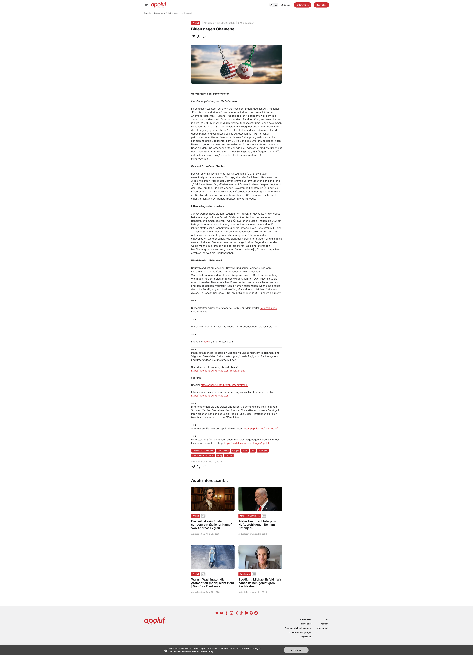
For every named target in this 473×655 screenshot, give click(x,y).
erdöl (245, 450)
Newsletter (321, 5)
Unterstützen (303, 5)
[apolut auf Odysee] (251, 613)
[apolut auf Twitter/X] (236, 613)
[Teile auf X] (199, 36)
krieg (219, 455)
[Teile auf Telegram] (193, 36)
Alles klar (296, 650)
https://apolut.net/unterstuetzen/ (210, 395)
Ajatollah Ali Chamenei (202, 450)
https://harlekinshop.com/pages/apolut (246, 443)
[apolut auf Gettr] (226, 613)
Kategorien (158, 13)
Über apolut (322, 628)
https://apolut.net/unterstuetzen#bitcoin (224, 384)
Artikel (168, 13)
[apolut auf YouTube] (222, 613)
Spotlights (245, 574)
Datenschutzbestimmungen (298, 628)
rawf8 (207, 341)
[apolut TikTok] (241, 613)
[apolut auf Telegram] (217, 613)
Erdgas (235, 450)
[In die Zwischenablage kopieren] (204, 36)
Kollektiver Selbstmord (202, 455)
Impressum (306, 636)
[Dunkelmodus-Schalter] (273, 5)
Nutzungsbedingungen (300, 632)
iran (252, 450)
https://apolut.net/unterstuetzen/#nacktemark (218, 370)
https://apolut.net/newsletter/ (261, 428)
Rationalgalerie (268, 308)
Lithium (229, 455)
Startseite (147, 13)
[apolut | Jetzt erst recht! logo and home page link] (159, 5)
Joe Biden (262, 450)
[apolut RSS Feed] (256, 613)
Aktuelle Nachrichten (250, 516)
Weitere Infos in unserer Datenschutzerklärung (191, 651)
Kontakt (324, 624)
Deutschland (223, 450)
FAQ (326, 619)
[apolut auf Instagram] (231, 613)
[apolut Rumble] (246, 613)
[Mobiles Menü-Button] (146, 4)
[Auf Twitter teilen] (199, 467)
